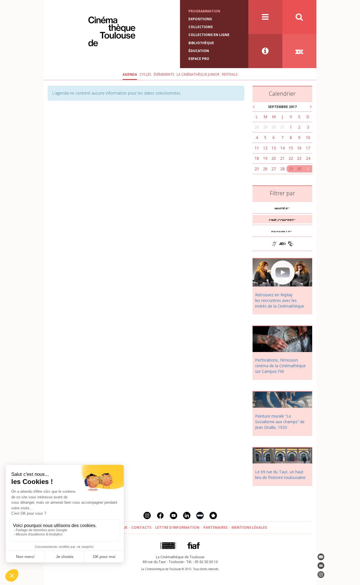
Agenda (130, 74)
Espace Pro (198, 58)
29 (265, 127)
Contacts (141, 527)
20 (273, 158)
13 (273, 148)
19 (265, 158)
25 (257, 168)
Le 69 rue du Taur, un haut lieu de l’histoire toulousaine (280, 474)
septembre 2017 (282, 106)
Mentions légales (249, 527)
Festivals (229, 74)
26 (265, 168)
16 (299, 148)
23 (299, 158)
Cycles (145, 74)
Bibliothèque (201, 43)
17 (308, 148)
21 (282, 158)
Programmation (204, 11)
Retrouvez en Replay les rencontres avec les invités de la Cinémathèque (279, 300)
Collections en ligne (209, 34)
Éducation (198, 50)
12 (265, 148)
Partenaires (215, 527)
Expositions (200, 19)
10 (308, 137)
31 (282, 127)
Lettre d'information (177, 527)
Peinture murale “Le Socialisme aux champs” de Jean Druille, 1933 (280, 421)
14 (282, 148)
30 (273, 127)
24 (308, 158)
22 (291, 158)
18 (257, 158)
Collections (200, 26)
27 (273, 168)
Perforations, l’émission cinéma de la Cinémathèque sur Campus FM (280, 365)
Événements (164, 74)
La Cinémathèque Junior (198, 74)
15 (291, 148)
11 (257, 148)
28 (257, 127)
